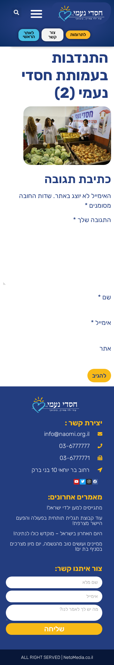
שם (104, 297)
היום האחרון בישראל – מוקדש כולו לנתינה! (57, 533)
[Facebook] (95, 482)
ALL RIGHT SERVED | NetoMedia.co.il (57, 657)
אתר (105, 348)
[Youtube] (76, 482)
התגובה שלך (92, 220)
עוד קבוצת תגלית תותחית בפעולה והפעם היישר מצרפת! (59, 520)
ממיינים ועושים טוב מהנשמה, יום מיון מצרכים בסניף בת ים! (56, 546)
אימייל (101, 323)
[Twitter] (82, 482)
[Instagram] (89, 482)
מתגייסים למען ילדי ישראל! (74, 507)
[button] (36, 13)
